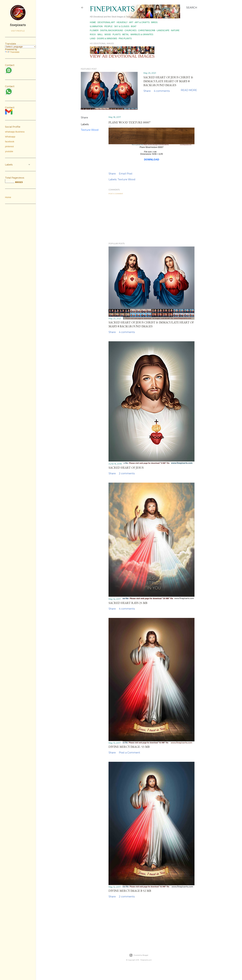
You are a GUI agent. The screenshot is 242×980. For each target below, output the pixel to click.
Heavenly (122, 22)
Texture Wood (89, 129)
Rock (93, 34)
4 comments (162, 90)
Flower (94, 30)
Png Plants (125, 38)
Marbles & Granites (142, 34)
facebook (9, 141)
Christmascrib (146, 30)
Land (92, 38)
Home (93, 22)
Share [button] (147, 90)
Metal (125, 34)
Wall (100, 34)
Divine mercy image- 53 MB (129, 747)
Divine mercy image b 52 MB (130, 891)
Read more (189, 90)
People (108, 26)
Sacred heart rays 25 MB (128, 603)
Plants (117, 34)
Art (131, 22)
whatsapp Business (15, 131)
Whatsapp (10, 136)
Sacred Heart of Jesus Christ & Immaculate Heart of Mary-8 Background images (168, 81)
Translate (14, 52)
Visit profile (18, 31)
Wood (107, 34)
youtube (9, 151)
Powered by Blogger (140, 955)
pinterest (9, 146)
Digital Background (111, 30)
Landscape (163, 30)
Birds (154, 22)
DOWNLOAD (151, 159)
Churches (131, 30)
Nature (175, 30)
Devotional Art (106, 22)
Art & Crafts (142, 22)
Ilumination (96, 26)
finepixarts (112, 9)
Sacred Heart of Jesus (126, 468)
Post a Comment (116, 194)
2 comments (127, 473)
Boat (133, 26)
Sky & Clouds (121, 26)
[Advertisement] (151, 218)
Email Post (125, 173)
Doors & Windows (107, 38)
